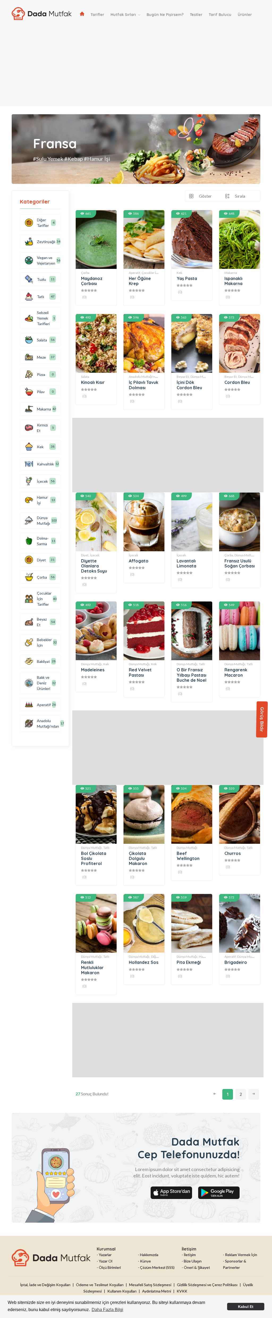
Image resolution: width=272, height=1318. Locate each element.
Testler (196, 14)
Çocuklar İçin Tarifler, (156, 273)
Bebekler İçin (44, 642)
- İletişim (189, 1254)
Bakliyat (43, 661)
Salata (85, 377)
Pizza (41, 374)
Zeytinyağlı (46, 241)
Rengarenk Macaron (235, 672)
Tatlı (202, 664)
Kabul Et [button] (245, 1306)
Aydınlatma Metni (156, 1291)
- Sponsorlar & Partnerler (234, 1264)
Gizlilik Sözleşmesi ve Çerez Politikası (207, 1284)
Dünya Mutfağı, (92, 664)
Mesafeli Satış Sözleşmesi (150, 1284)
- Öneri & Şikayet (196, 1267)
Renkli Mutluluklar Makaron (92, 967)
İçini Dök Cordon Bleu (189, 385)
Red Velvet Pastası (140, 672)
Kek (179, 273)
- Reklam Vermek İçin (240, 1254)
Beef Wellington (188, 856)
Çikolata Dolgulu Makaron (138, 858)
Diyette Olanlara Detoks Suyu (94, 566)
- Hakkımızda (148, 1254)
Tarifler (97, 14)
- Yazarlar (104, 1254)
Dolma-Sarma (43, 541)
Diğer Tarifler (43, 223)
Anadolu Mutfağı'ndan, (145, 377)
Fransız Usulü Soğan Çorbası (239, 563)
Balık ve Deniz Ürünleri (43, 683)
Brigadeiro (235, 962)
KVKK (182, 1291)
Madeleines (92, 669)
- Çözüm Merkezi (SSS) (156, 1267)
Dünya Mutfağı (200, 377)
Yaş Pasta (187, 278)
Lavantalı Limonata (186, 563)
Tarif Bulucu (220, 14)
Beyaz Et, (183, 377)
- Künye (144, 1261)
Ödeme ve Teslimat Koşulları (100, 1284)
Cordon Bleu (237, 382)
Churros (232, 853)
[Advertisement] (136, 69)
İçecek (94, 555)
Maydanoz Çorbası (92, 281)
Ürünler (245, 14)
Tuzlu (41, 279)
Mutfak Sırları (123, 14)
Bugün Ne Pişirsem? (165, 14)
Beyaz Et (42, 622)
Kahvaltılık (45, 464)
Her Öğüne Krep (140, 281)
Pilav (41, 391)
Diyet (41, 560)
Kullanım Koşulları (122, 1291)
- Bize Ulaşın (192, 1261)
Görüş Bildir (262, 719)
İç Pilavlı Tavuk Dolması (143, 385)
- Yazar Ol (104, 1261)
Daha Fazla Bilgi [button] (107, 1309)
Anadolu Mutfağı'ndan (48, 723)
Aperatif (44, 704)
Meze (41, 357)
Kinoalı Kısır (93, 382)
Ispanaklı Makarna (233, 281)
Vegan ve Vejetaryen (46, 260)
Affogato (138, 560)
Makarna (230, 273)
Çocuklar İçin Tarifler (44, 599)
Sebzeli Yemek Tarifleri (43, 318)
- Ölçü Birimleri (109, 1267)
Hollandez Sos (143, 962)
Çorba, (229, 555)
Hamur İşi (206, 957)
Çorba (85, 273)
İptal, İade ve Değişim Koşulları (45, 1284)
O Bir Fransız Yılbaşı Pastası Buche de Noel (191, 675)
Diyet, (85, 555)
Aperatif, (135, 273)
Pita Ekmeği (189, 962)
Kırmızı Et (42, 428)
